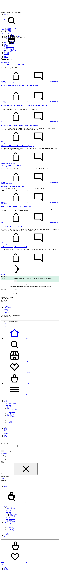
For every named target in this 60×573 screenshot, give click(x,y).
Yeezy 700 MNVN (13, 409)
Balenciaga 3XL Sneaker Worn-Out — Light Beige (17, 146)
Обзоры (5, 48)
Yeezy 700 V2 (12, 410)
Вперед (3, 274)
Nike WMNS (9, 51)
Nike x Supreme (10, 49)
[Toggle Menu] (1, 31)
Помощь (5, 303)
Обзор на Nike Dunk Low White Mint (13, 65)
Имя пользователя (4, 443)
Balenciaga (6, 55)
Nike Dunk (8, 44)
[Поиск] (18, 502)
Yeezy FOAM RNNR (10, 414)
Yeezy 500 (8, 31)
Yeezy (5, 50)
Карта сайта (6, 310)
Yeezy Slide (8, 413)
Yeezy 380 (8, 29)
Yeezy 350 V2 (9, 27)
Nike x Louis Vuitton (11, 50)
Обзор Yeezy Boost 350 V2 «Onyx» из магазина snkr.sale (19, 125)
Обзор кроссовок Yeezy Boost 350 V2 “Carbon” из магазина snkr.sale (24, 105)
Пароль (2, 446)
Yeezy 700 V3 (12, 412)
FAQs (5, 305)
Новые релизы (7, 53)
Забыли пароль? (4, 453)
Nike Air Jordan (10, 47)
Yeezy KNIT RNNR (10, 416)
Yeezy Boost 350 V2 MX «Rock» (11, 226)
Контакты (6, 57)
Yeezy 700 (8, 408)
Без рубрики (6, 52)
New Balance (6, 429)
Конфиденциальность (8, 312)
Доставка (6, 306)
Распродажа (6, 482)
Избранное (6, 14)
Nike (4, 51)
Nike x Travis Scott (10, 48)
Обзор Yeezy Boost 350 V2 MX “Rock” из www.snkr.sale (19, 85)
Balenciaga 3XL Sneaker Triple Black (13, 186)
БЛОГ (2, 42)
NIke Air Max (9, 45)
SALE (5, 430)
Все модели (6, 24)
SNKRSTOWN (4, 29)
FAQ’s (5, 432)
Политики (6, 313)
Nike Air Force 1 (9, 419)
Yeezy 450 (8, 30)
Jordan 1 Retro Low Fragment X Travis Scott (16, 206)
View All (2, 478)
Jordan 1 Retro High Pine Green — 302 (14, 247)
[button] (16, 338)
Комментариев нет (54, 81)
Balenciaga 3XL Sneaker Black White (13, 166)
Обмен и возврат (7, 307)
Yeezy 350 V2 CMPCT (11, 28)
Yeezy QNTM (9, 415)
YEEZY (5, 26)
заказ (19, 36)
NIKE (5, 417)
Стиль (5, 54)
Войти (2, 451)
